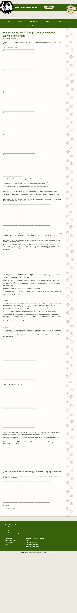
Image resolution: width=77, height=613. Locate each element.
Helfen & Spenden (32, 25)
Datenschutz (11, 531)
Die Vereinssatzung (13, 533)
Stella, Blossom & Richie (10, 508)
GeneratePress (52, 552)
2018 (6, 505)
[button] (14, 21)
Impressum (11, 529)
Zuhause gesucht (34, 21)
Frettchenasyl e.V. (10, 542)
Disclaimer (11, 527)
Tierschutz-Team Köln (32, 546)
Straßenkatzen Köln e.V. (32, 542)
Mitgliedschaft (12, 525)
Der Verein (19, 21)
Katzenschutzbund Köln (32, 544)
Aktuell (8, 21)
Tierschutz (48, 21)
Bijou (6, 506)
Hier (4, 47)
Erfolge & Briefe (62, 21)
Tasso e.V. (8, 544)
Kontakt (46, 25)
